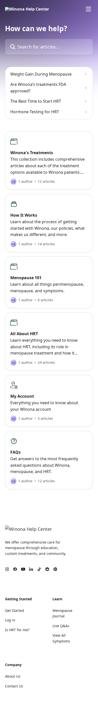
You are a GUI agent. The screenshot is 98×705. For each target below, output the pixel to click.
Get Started (14, 610)
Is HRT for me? (17, 629)
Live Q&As (61, 625)
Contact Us (14, 686)
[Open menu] (88, 9)
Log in (10, 620)
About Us (12, 676)
